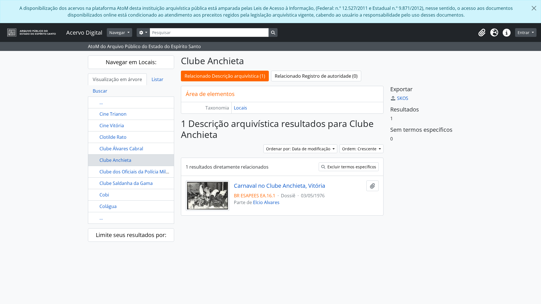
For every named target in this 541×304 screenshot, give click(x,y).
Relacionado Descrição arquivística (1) (225, 76)
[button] (482, 32)
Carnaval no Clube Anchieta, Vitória (279, 185)
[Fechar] (534, 8)
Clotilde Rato (113, 137)
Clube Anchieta (115, 160)
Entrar (524, 32)
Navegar (117, 32)
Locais (240, 108)
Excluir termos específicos (351, 166)
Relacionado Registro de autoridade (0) (316, 76)
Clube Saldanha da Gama (126, 183)
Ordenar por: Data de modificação (298, 148)
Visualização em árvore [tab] (117, 79)
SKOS (402, 98)
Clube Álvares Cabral (121, 149)
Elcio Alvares (266, 202)
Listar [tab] (157, 79)
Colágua (108, 206)
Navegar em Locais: (131, 62)
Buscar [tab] (100, 91)
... (101, 102)
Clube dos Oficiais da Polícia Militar (136, 172)
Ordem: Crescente (360, 148)
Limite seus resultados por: (131, 235)
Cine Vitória (111, 125)
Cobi (104, 195)
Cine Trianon (113, 114)
